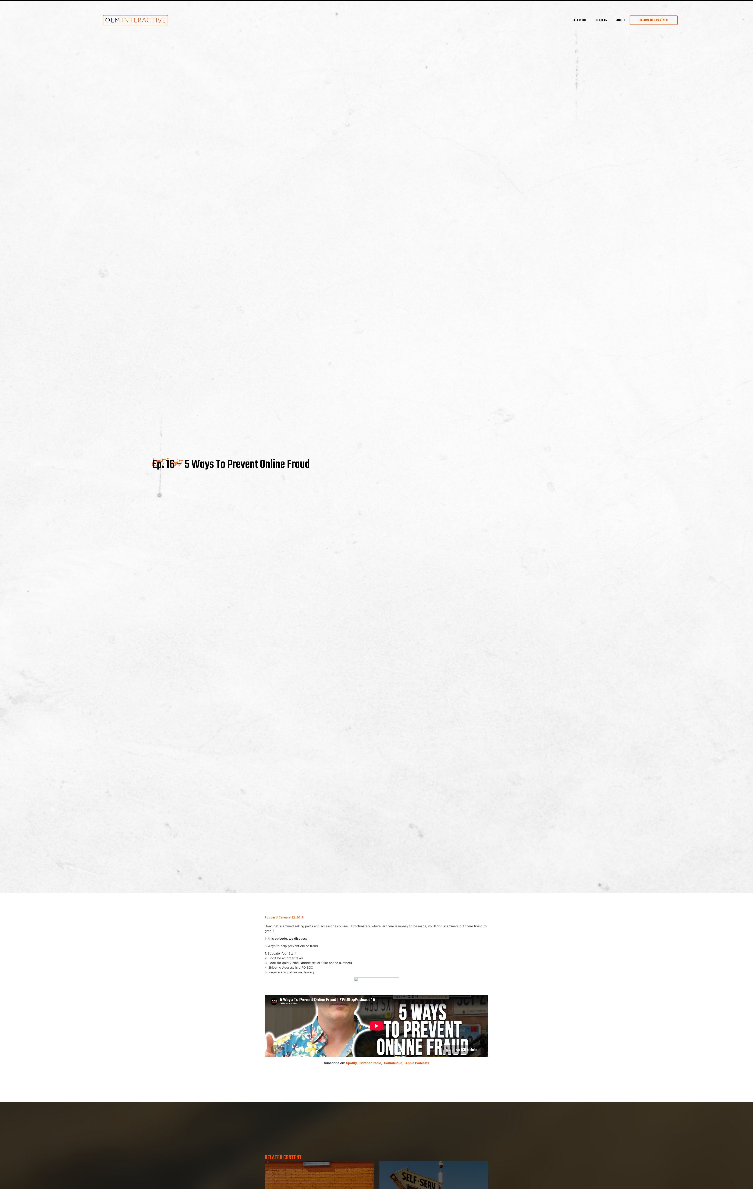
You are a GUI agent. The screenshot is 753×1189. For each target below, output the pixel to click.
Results (601, 20)
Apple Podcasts (417, 1063)
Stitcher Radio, (371, 1063)
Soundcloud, (393, 1063)
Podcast (271, 917)
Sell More (579, 20)
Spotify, (352, 1063)
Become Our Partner (653, 20)
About (620, 20)
